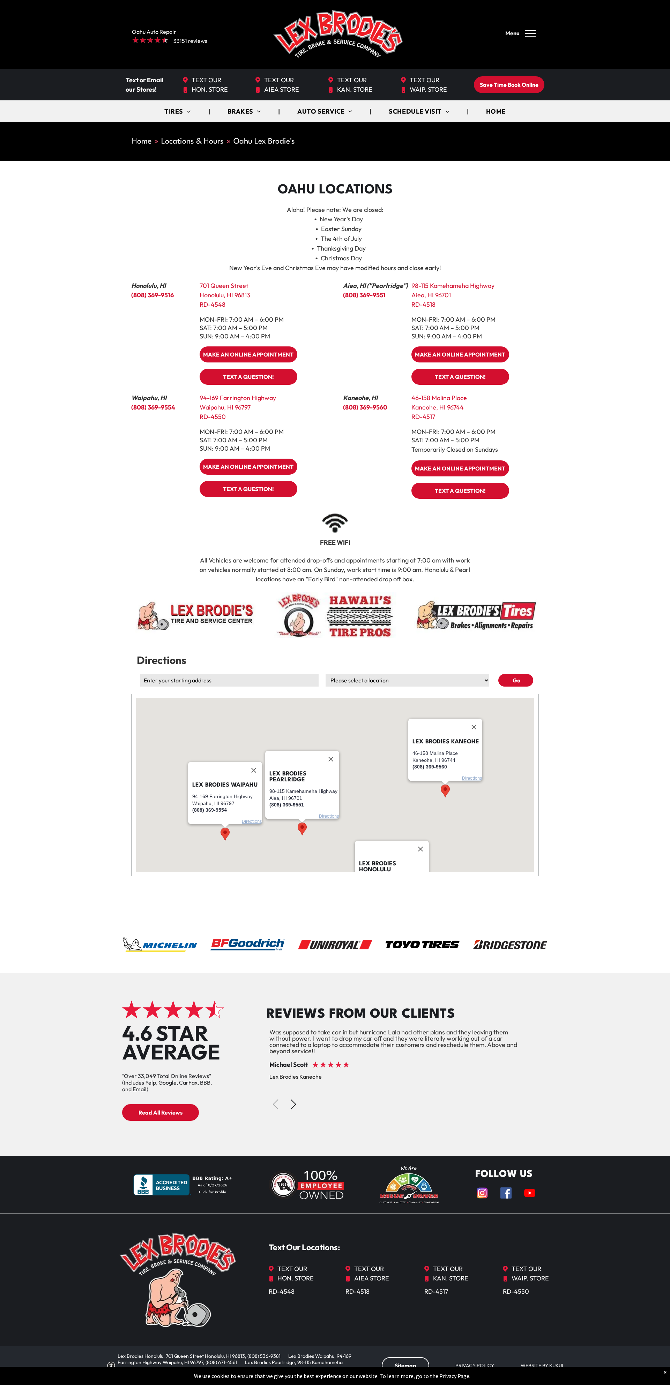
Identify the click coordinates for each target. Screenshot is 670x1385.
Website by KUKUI (542, 1365)
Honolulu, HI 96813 (225, 295)
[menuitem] (178, 111)
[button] (302, 828)
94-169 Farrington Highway (238, 398)
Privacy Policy (474, 1365)
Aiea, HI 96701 (431, 295)
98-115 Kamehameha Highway (452, 286)
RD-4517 (423, 417)
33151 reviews (190, 40)
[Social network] (482, 1194)
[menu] (530, 33)
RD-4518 (423, 304)
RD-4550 (213, 417)
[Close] (420, 849)
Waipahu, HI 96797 (225, 407)
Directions (329, 816)
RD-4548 (212, 304)
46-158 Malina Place (439, 398)
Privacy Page (454, 1375)
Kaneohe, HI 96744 (437, 407)
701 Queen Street (224, 286)
